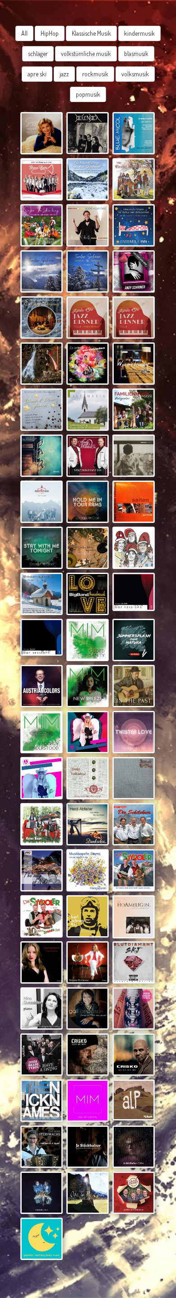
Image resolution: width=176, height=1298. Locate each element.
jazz (64, 74)
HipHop (50, 33)
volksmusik (135, 74)
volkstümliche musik (86, 53)
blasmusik (136, 53)
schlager (38, 53)
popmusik (88, 94)
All (24, 33)
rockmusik (95, 74)
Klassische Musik (91, 33)
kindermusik (139, 33)
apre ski (37, 74)
